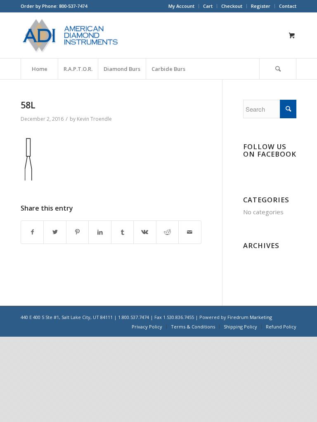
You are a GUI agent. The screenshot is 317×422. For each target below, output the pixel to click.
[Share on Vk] (145, 232)
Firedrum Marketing (249, 317)
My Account (181, 6)
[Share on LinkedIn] (100, 232)
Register (260, 6)
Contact (287, 6)
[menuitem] (181, 6)
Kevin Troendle (94, 118)
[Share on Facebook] (32, 232)
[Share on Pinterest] (77, 232)
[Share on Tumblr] (122, 232)
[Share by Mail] (190, 232)
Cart (208, 6)
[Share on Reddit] (167, 232)
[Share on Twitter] (55, 232)
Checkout (231, 6)
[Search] (277, 69)
